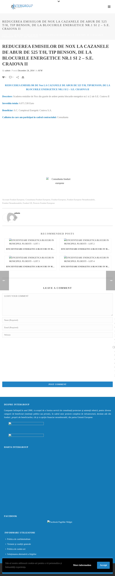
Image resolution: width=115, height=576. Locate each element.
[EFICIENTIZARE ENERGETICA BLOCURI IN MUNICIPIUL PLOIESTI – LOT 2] (85, 242)
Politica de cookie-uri (16, 549)
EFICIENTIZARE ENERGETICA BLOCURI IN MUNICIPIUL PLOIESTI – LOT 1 (31, 249)
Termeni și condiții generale (19, 544)
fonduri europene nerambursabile (81, 200)
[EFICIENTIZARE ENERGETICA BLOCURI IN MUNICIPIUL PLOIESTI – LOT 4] (85, 259)
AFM (11, 35)
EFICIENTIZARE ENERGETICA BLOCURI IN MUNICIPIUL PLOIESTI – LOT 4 (86, 267)
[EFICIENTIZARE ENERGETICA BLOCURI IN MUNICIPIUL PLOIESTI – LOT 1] (30, 242)
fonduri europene (58, 200)
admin (7, 70)
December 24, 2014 (26, 70)
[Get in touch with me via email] (16, 218)
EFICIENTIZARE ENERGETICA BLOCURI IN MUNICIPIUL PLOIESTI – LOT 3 (31, 267)
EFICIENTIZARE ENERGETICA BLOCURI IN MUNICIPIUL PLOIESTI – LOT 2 (86, 249)
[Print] (24, 77)
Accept (103, 565)
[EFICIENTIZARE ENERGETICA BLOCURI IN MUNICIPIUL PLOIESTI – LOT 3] (30, 259)
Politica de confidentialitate (18, 539)
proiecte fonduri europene (44, 203)
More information (82, 565)
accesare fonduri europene (13, 200)
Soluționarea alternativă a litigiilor (21, 554)
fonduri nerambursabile (12, 203)
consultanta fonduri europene (37, 200)
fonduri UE (27, 203)
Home (4, 35)
